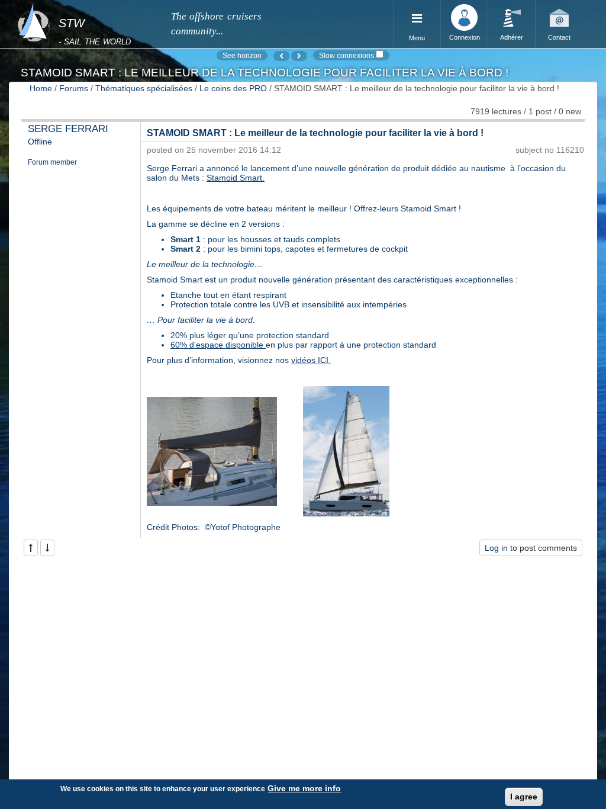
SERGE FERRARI (68, 128)
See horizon (242, 55)
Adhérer (511, 37)
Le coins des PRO (233, 88)
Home (41, 88)
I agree (523, 796)
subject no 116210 (549, 150)
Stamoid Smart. (236, 177)
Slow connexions (346, 55)
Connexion (464, 37)
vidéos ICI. (311, 360)
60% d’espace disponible (218, 344)
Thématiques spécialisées (143, 88)
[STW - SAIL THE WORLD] (87, 7)
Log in (496, 548)
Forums (73, 88)
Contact (559, 37)
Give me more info (304, 788)
